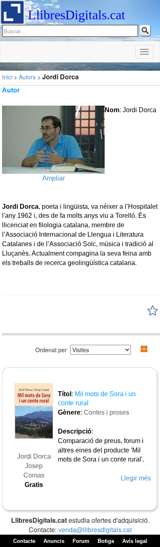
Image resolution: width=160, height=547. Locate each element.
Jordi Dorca (34, 456)
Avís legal (134, 541)
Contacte (24, 541)
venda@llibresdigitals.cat (95, 529)
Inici (7, 77)
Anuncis (53, 541)
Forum (81, 541)
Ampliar (53, 178)
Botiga (106, 541)
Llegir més (136, 478)
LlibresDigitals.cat (76, 14)
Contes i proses (106, 412)
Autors (27, 77)
